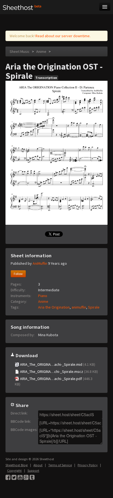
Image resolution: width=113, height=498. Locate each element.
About (38, 465)
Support (33, 470)
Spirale (94, 307)
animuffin (79, 307)
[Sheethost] (22, 7)
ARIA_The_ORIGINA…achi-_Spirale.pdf (53, 381)
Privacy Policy (88, 465)
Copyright (14, 470)
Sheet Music (20, 51)
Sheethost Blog (16, 465)
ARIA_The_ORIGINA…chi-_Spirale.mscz (58, 371)
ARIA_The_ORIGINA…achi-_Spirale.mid (57, 364)
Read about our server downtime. (63, 35)
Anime (41, 51)
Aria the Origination (54, 307)
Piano (42, 295)
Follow (18, 274)
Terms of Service (60, 465)
